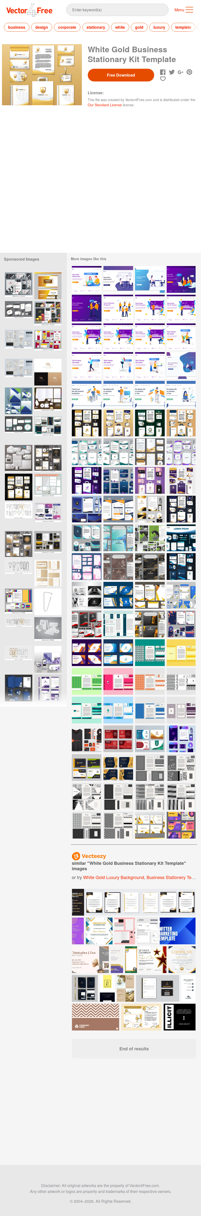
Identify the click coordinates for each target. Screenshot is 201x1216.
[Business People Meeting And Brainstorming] (118, 279)
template (183, 27)
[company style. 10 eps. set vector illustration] (18, 601)
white (120, 27)
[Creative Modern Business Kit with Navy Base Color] (181, 624)
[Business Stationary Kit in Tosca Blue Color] (86, 451)
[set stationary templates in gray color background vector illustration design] (18, 401)
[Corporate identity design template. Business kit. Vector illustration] (48, 487)
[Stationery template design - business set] (18, 688)
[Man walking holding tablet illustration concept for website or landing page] (86, 365)
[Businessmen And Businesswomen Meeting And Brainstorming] (150, 279)
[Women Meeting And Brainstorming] (181, 279)
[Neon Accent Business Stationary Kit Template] (86, 480)
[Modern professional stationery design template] (48, 429)
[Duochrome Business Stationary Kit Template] (150, 480)
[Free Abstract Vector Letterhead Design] (150, 681)
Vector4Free (29, 10)
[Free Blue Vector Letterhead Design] (118, 710)
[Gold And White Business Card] (150, 825)
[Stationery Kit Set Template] (86, 566)
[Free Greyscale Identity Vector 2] (181, 796)
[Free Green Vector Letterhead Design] (86, 681)
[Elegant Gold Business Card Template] (118, 767)
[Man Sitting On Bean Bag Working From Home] (181, 365)
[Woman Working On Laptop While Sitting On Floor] (181, 394)
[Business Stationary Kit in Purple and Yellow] (181, 451)
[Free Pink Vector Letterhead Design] (118, 681)
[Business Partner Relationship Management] (118, 308)
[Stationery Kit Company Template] (181, 537)
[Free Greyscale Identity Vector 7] (181, 767)
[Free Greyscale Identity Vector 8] (118, 825)
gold (139, 27)
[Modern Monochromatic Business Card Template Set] (86, 595)
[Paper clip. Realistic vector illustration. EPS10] (48, 601)
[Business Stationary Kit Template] (118, 451)
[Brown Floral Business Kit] (118, 566)
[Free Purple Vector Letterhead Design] (181, 710)
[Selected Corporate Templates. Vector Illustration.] (18, 458)
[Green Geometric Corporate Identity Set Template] (150, 537)
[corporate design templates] (48, 630)
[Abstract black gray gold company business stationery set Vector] (18, 314)
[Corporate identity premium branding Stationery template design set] (48, 688)
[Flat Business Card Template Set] (86, 767)
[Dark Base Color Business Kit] (118, 480)
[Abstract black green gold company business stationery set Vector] (18, 429)
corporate (67, 27)
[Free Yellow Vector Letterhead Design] (181, 652)
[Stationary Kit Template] (86, 509)
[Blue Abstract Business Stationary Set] (118, 537)
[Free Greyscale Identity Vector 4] (118, 796)
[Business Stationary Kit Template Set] (118, 423)
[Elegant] (48, 372)
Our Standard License (105, 104)
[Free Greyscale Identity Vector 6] (86, 796)
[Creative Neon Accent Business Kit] (181, 738)
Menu (179, 10)
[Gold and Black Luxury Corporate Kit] (150, 566)
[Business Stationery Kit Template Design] (86, 738)
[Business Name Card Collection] (181, 825)
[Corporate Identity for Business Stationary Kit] (86, 537)
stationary (96, 27)
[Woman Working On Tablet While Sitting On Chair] (150, 394)
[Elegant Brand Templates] (118, 624)
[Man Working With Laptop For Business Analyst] (86, 394)
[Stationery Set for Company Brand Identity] (118, 509)
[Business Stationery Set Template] (181, 595)
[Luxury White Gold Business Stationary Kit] (86, 423)
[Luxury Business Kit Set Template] (181, 480)
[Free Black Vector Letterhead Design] (181, 681)
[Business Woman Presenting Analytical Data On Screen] (118, 336)
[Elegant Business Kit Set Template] (181, 566)
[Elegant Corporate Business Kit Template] (181, 509)
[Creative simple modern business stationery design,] (18, 487)
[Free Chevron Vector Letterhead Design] (150, 652)
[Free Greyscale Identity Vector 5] (150, 767)
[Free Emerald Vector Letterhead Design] (86, 710)
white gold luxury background (113, 877)
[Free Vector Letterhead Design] (150, 710)
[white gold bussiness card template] (48, 285)
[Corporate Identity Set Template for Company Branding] (150, 595)
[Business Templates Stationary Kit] (86, 624)
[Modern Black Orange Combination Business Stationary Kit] (150, 624)
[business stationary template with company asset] (48, 659)
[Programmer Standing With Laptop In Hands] (118, 394)
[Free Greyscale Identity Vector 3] (150, 796)
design (41, 27)
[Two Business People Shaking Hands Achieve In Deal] (86, 308)
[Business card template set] (150, 738)
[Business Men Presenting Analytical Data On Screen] (150, 308)
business (16, 27)
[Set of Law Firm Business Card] (118, 738)
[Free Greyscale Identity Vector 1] (86, 825)
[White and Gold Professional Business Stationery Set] (150, 451)
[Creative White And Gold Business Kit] (150, 509)
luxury (159, 27)
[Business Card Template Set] (118, 595)
